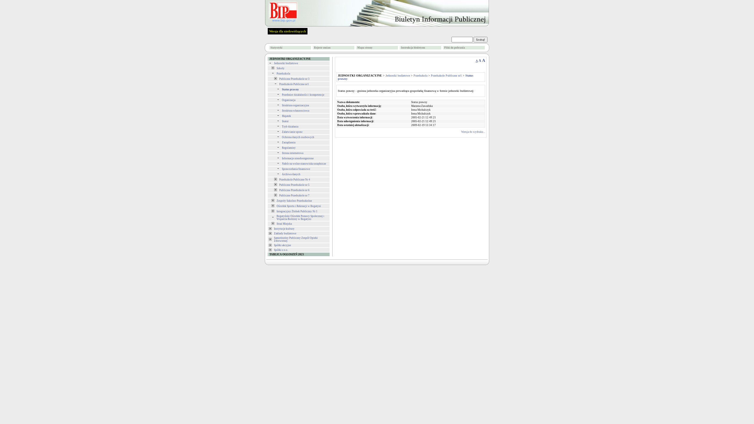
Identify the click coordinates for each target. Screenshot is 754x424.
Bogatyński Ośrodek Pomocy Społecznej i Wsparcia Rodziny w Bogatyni (300, 218)
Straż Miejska (284, 223)
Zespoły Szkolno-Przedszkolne (294, 200)
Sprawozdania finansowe (296, 169)
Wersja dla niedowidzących (287, 31)
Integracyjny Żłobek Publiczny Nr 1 (297, 211)
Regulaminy (289, 147)
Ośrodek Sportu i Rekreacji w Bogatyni (299, 206)
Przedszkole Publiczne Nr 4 (294, 179)
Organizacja (288, 100)
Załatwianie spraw (292, 131)
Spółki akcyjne (282, 245)
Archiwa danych (291, 174)
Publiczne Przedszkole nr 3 (294, 78)
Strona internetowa (292, 153)
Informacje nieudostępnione (298, 158)
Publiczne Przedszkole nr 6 (294, 190)
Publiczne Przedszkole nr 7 (294, 195)
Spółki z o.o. (281, 250)
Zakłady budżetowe (285, 233)
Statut (285, 121)
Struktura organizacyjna (295, 105)
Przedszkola (283, 73)
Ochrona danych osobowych (298, 137)
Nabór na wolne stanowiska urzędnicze (304, 163)
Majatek (286, 116)
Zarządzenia (288, 142)
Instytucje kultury (284, 228)
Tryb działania (290, 126)
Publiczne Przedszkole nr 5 (294, 184)
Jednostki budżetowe (286, 63)
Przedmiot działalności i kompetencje (303, 94)
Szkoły (281, 68)
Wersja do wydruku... (473, 131)
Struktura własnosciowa (295, 110)
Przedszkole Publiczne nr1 (294, 84)
